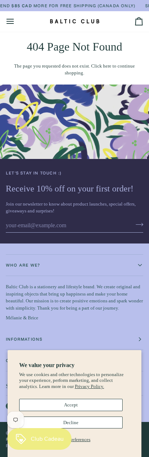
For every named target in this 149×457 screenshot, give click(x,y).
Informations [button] (24, 339)
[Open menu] (16, 21)
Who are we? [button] (23, 265)
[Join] (137, 224)
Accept (71, 405)
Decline (70, 422)
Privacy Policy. (89, 386)
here (107, 66)
